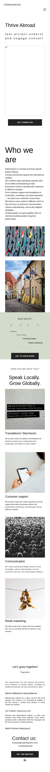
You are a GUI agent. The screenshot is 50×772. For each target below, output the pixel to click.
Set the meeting (25, 754)
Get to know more (24, 356)
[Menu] (44, 9)
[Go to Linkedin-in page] (25, 760)
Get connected (25, 122)
